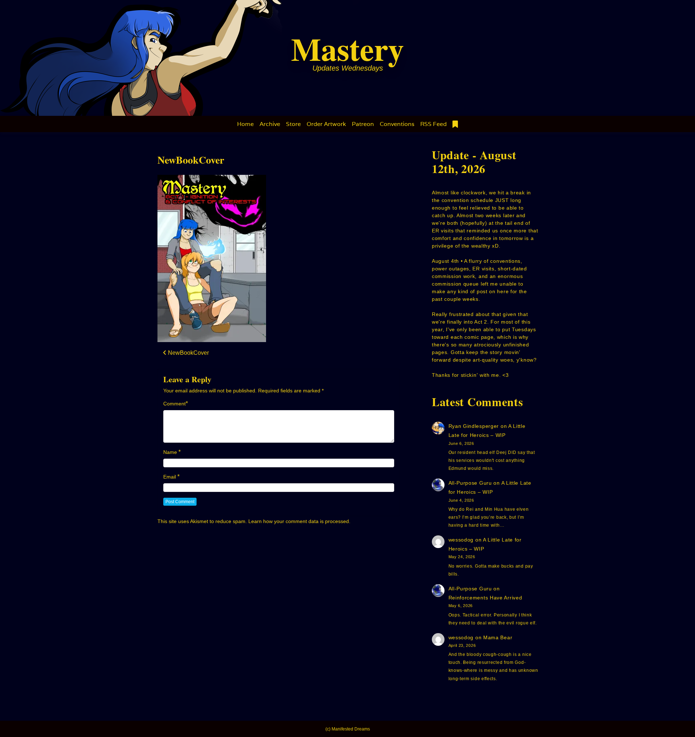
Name (170, 452)
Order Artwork (326, 124)
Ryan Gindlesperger (473, 426)
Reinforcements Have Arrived (485, 598)
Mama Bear (497, 637)
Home (245, 124)
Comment (174, 404)
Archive (270, 124)
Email (169, 477)
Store (293, 124)
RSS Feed (433, 124)
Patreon (363, 124)
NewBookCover (190, 159)
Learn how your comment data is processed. (299, 521)
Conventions (397, 124)
